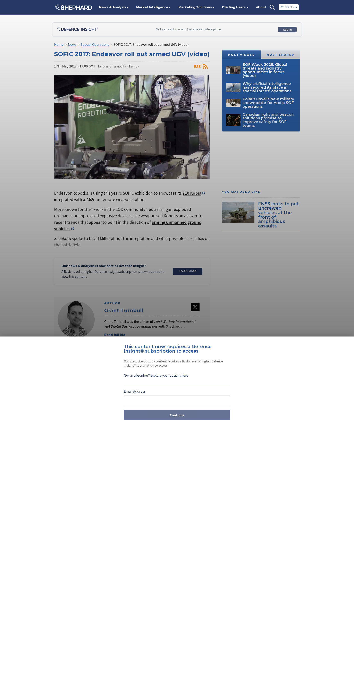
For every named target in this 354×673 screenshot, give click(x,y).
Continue (177, 414)
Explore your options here (169, 375)
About (261, 7)
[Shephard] (73, 7)
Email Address (135, 391)
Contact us (288, 7)
